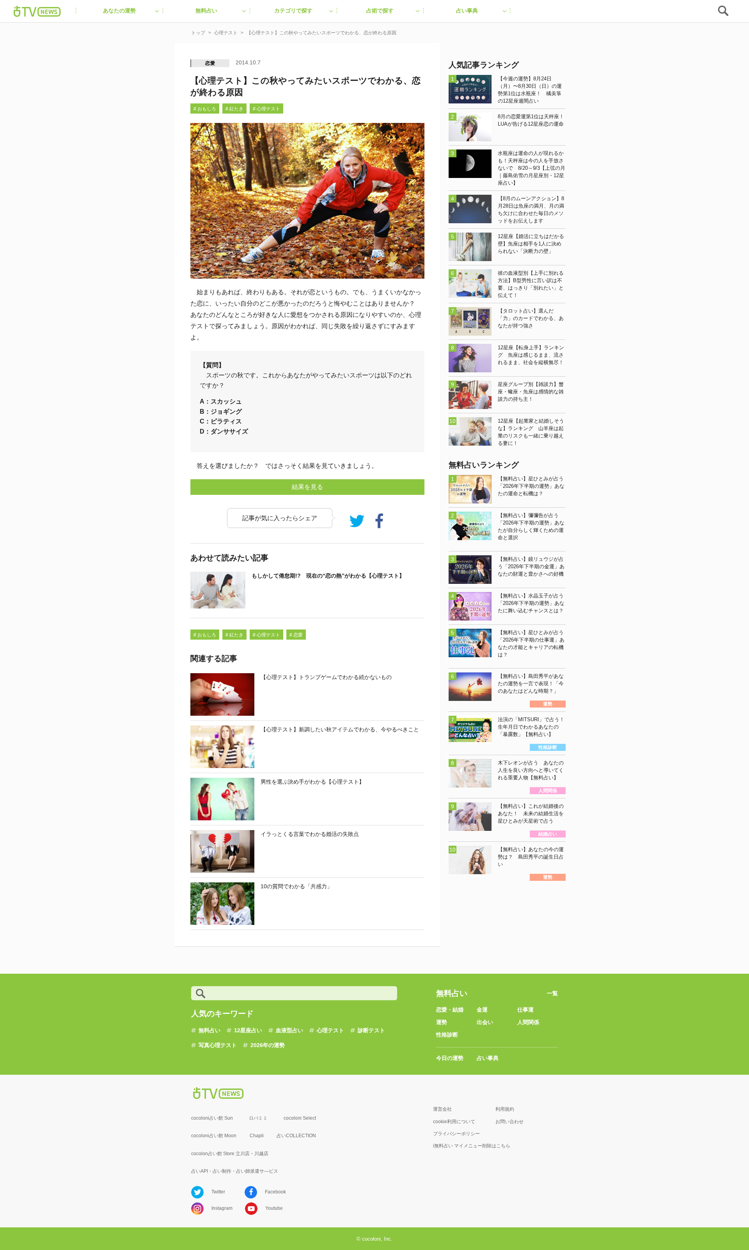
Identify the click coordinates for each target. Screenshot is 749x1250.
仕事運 (525, 1009)
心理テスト (330, 1030)
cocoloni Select (300, 1118)
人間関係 (528, 1022)
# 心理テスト (266, 109)
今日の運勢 (449, 1058)
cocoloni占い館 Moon (213, 1135)
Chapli (257, 1135)
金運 (482, 1009)
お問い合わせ (509, 1121)
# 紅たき (234, 109)
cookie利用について (454, 1121)
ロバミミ (258, 1118)
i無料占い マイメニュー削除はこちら (471, 1146)
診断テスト (371, 1030)
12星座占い (248, 1030)
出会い (485, 1022)
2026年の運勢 (267, 1045)
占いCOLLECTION (296, 1135)
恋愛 (210, 63)
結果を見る (307, 487)
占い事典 (488, 1058)
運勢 (441, 1022)
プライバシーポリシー (456, 1133)
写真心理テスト (218, 1045)
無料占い (209, 1030)
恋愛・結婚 (449, 1009)
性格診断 (447, 1034)
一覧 (552, 993)
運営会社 (442, 1109)
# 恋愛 (296, 635)
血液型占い (289, 1030)
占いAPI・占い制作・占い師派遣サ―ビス (234, 1171)
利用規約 (504, 1109)
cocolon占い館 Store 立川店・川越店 (229, 1153)
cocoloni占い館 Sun (212, 1118)
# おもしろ (204, 109)
